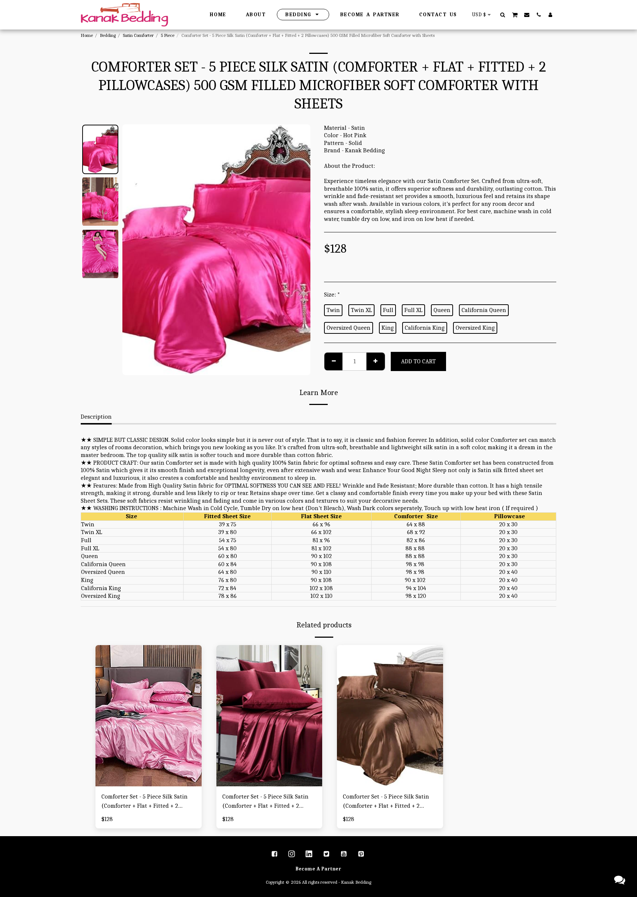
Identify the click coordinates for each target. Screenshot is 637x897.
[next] (298, 250)
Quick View (149, 782)
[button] (502, 14)
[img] (148, 715)
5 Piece (167, 35)
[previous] (134, 250)
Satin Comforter (138, 35)
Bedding (108, 35)
